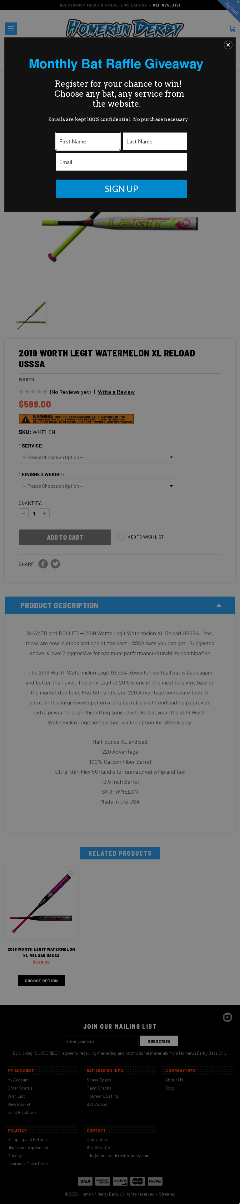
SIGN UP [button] (121, 188)
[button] (228, 45)
